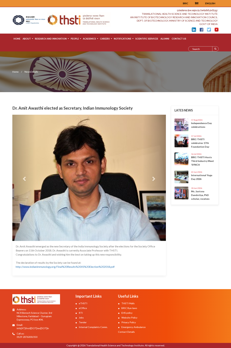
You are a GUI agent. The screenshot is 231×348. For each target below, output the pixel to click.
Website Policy (129, 317)
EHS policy (126, 312)
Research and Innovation (51, 38)
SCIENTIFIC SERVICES (146, 38)
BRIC (185, 3)
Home (17, 38)
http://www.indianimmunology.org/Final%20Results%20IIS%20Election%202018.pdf (65, 266)
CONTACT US (179, 38)
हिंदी (196, 3)
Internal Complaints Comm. (93, 327)
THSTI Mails (128, 303)
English (210, 3)
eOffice (82, 308)
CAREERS (105, 38)
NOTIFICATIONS (122, 38)
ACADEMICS (89, 38)
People (75, 38)
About (27, 38)
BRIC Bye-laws (129, 308)
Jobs (81, 317)
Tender (82, 322)
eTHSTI (82, 303)
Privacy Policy (128, 322)
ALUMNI (164, 38)
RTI (80, 312)
